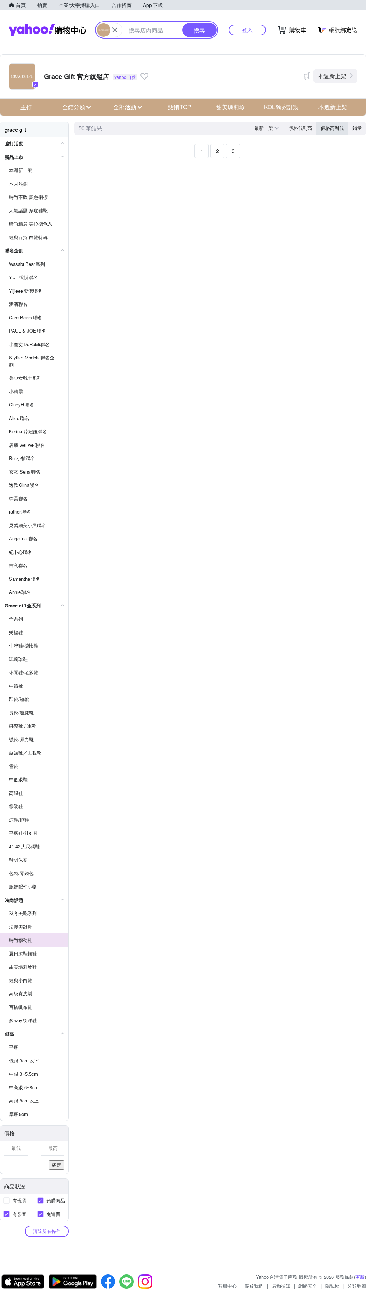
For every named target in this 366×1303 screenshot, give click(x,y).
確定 (56, 1164)
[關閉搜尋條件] (114, 30)
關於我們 (254, 1285)
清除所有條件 (47, 1231)
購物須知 (281, 1285)
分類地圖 (356, 1285)
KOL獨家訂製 (281, 107)
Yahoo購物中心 (47, 30)
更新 (360, 1276)
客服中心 (227, 1285)
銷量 (357, 128)
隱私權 (332, 1285)
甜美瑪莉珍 (230, 107)
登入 (247, 30)
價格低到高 (300, 128)
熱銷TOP (179, 107)
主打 (26, 107)
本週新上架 (332, 76)
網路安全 (307, 1285)
